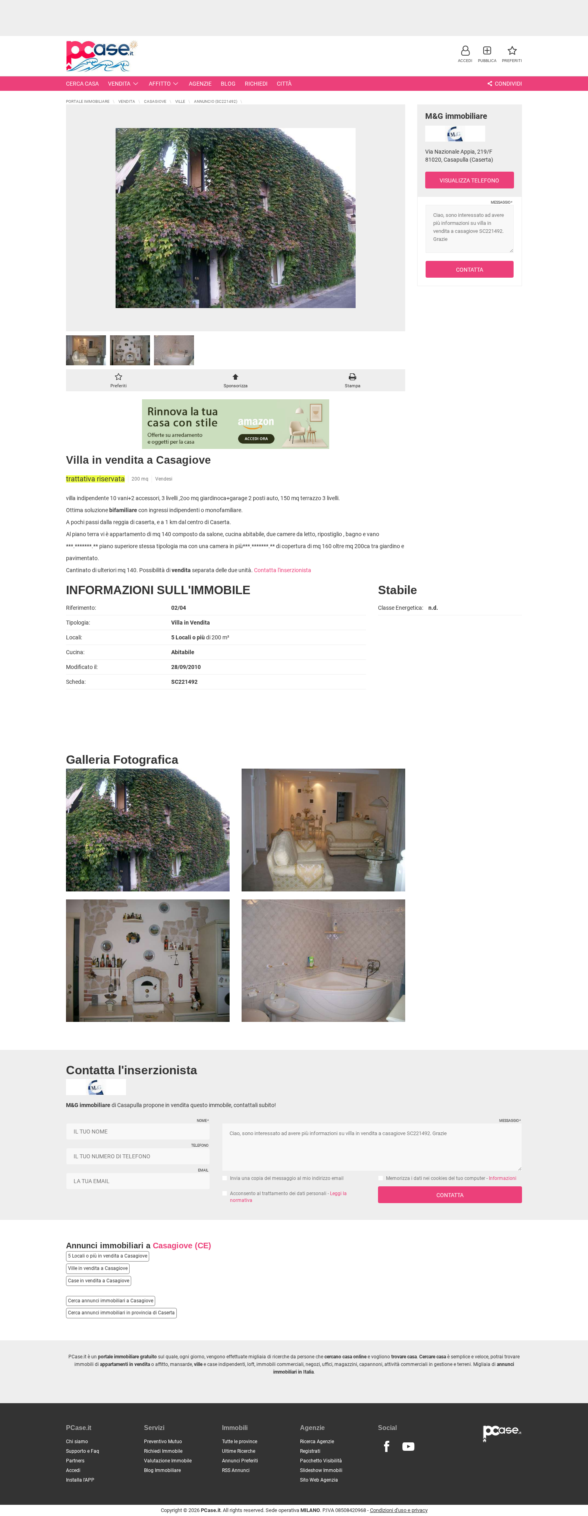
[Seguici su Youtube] (408, 1447)
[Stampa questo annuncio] (352, 378)
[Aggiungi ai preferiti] (118, 378)
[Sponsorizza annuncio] (235, 378)
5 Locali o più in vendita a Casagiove (107, 1256)
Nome (202, 1121)
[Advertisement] (294, 18)
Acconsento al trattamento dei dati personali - (288, 1197)
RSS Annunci (236, 1470)
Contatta (469, 269)
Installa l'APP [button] (80, 1480)
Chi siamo (77, 1441)
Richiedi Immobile (163, 1451)
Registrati (310, 1451)
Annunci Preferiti (240, 1461)
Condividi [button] (508, 83)
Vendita (119, 83)
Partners (75, 1461)
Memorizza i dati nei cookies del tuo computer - (451, 1178)
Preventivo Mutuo (163, 1441)
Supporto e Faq (82, 1451)
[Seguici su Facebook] (386, 1447)
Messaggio (501, 202)
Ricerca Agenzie (317, 1441)
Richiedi (256, 83)
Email (203, 1170)
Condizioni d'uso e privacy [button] (399, 1510)
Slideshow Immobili (321, 1470)
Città (284, 83)
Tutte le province (239, 1441)
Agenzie (200, 83)
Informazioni (502, 1178)
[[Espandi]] (235, 217)
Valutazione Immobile (168, 1461)
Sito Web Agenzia (319, 1480)
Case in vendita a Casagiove (98, 1281)
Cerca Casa (82, 83)
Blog (228, 83)
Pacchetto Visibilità (321, 1461)
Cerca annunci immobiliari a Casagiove (110, 1301)
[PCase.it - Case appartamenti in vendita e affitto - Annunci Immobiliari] (102, 55)
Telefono (199, 1146)
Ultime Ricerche (238, 1451)
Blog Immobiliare (162, 1470)
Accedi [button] (73, 1470)
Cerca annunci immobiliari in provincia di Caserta (121, 1313)
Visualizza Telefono (469, 180)
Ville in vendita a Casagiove (98, 1268)
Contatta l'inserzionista (282, 570)
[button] (465, 54)
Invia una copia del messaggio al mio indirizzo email (287, 1178)
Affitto (160, 83)
